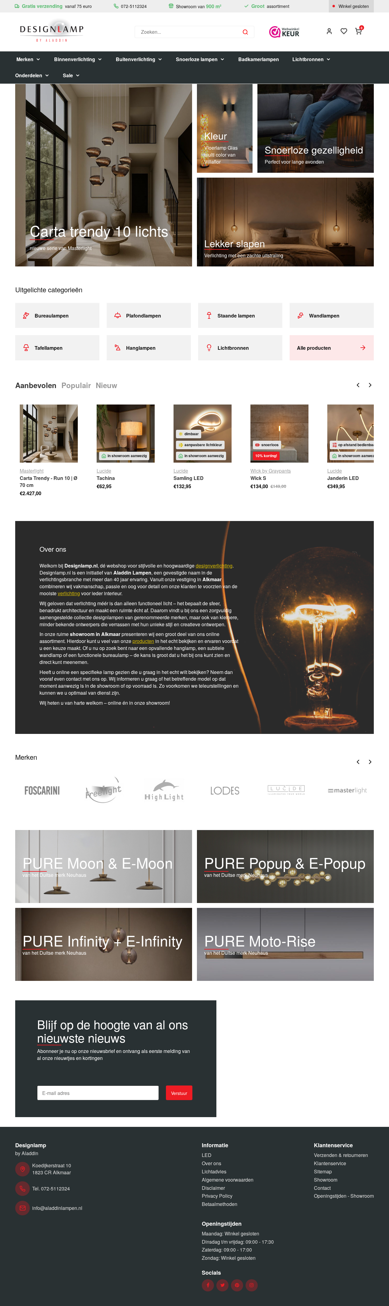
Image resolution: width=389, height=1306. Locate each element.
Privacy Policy (217, 1195)
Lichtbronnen (308, 59)
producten (143, 640)
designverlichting (214, 565)
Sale (68, 75)
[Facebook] (208, 1285)
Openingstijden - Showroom (344, 1195)
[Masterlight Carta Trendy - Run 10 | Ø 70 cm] (49, 434)
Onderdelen (28, 75)
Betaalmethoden (219, 1203)
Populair (76, 385)
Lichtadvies (214, 1171)
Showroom (325, 1179)
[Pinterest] (237, 1285)
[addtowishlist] (344, 31)
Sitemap (323, 1171)
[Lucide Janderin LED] (356, 434)
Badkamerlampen (258, 59)
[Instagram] (252, 1285)
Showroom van (198, 6)
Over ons (211, 1163)
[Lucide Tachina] (126, 434)
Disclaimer (213, 1187)
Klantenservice (330, 1163)
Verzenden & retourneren (341, 1154)
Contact (322, 1187)
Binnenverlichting (74, 59)
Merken (24, 59)
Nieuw (106, 385)
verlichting (69, 593)
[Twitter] (222, 1285)
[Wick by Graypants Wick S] (279, 434)
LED (207, 1154)
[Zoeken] (245, 32)
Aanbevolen (36, 385)
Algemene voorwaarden (227, 1179)
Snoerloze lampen (197, 59)
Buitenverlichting (135, 59)
